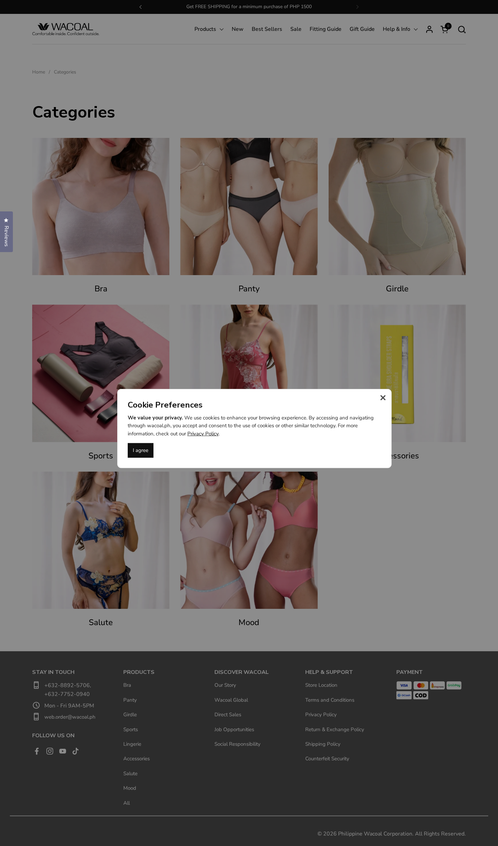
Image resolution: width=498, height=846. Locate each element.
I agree (140, 450)
